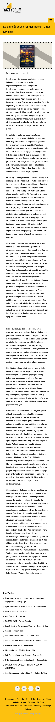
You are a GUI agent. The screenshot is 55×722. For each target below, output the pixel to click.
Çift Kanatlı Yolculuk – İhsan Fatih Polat (22, 636)
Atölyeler (28, 706)
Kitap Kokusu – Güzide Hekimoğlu (20, 650)
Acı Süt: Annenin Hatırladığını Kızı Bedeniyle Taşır (26, 673)
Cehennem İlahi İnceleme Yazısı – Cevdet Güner (26, 641)
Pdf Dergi (47, 706)
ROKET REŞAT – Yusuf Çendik (18, 621)
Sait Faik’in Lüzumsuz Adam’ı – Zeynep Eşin (24, 655)
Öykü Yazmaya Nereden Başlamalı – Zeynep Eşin (26, 660)
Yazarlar (21, 699)
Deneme (40, 699)
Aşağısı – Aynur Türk (14, 631)
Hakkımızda (10, 699)
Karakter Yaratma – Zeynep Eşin (19, 645)
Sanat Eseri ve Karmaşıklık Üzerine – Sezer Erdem (26, 626)
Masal (48, 699)
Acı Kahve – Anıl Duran (15, 616)
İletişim (28, 709)
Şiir (27, 699)
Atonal (23, 702)
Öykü (33, 699)
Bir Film (26, 73)
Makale (16, 702)
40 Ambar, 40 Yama (14, 706)
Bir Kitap (31, 702)
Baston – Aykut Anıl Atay (15, 611)
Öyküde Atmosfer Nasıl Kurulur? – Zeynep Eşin (25, 607)
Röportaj (37, 706)
